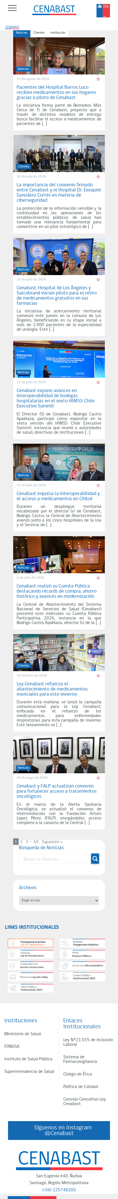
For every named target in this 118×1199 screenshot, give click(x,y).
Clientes (39, 33)
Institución (57, 33)
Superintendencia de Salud (29, 1071)
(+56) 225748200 (59, 1190)
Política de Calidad (80, 1087)
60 (36, 842)
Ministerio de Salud (22, 1034)
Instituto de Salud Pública (28, 1059)
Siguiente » (52, 842)
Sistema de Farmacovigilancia (80, 1059)
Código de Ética (77, 1074)
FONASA (11, 1046)
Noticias (21, 33)
